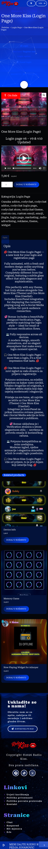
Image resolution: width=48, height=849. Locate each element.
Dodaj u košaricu (26, 184)
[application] (24, 158)
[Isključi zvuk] (40, 168)
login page (17, 217)
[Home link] (10, 3)
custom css (8, 213)
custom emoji (25, 213)
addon (16, 201)
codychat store (10, 209)
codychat (27, 201)
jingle (5, 217)
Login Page (17, 27)
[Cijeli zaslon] (44, 168)
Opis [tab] (5, 237)
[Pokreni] (5, 168)
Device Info (10, 530)
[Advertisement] (24, 53)
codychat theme (32, 209)
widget (5, 225)
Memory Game (11, 598)
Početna (5, 27)
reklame (22, 221)
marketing (32, 217)
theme (33, 221)
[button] (44, 95)
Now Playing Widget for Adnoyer (21, 667)
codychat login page (23, 205)
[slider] (22, 168)
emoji (39, 213)
